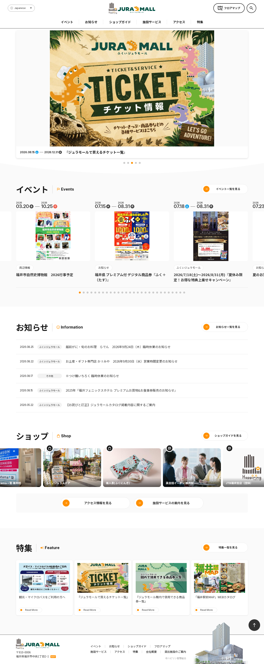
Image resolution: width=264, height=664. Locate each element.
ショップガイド (120, 22)
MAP (53, 656)
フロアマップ (232, 8)
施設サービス (152, 22)
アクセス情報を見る (98, 503)
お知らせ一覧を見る (228, 327)
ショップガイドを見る (228, 435)
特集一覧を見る (228, 547)
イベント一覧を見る (228, 189)
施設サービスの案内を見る (171, 503)
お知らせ (91, 22)
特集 (200, 22)
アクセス (179, 22)
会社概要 (151, 652)
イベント (67, 22)
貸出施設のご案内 (175, 652)
